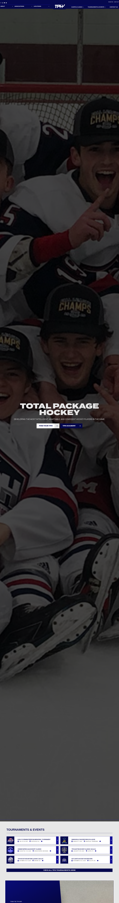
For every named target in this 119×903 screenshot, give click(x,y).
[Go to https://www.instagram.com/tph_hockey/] (2, 3)
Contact (116, 2)
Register (110, 2)
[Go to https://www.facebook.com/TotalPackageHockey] (0, 3)
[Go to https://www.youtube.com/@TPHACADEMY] (4, 3)
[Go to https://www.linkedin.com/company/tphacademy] (6, 3)
